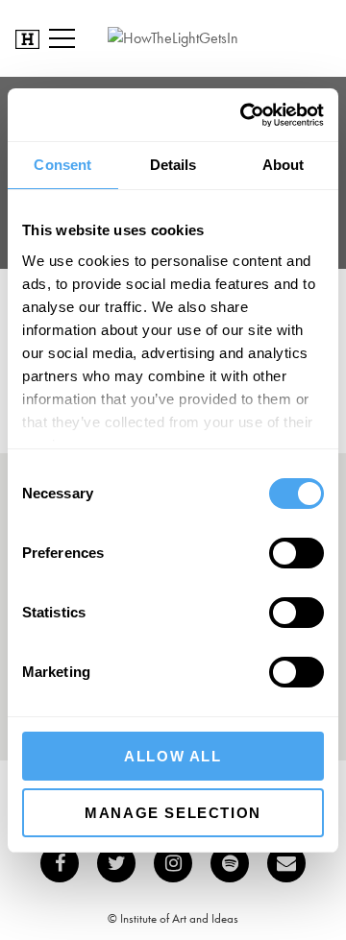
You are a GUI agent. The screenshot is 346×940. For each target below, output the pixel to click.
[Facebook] (59, 863)
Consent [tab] (62, 165)
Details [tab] (173, 165)
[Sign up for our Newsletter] (286, 863)
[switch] (296, 553)
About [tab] (283, 165)
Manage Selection (173, 813)
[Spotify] (229, 863)
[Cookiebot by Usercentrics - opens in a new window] (244, 115)
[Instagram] (173, 863)
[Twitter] (116, 863)
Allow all (172, 756)
